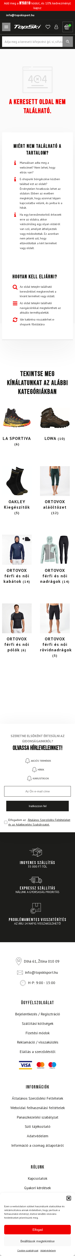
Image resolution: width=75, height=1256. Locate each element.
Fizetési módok (37, 1032)
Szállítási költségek (37, 1023)
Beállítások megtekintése (37, 1241)
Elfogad (37, 1229)
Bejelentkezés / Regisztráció (37, 1014)
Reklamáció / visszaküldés (37, 1042)
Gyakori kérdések (37, 1187)
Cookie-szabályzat (27, 1250)
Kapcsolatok (37, 1178)
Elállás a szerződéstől (37, 1051)
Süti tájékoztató (37, 1126)
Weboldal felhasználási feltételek (37, 1107)
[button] (69, 1198)
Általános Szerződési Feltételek (37, 1098)
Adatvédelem (48, 1250)
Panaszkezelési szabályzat (37, 1117)
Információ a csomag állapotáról (37, 1145)
